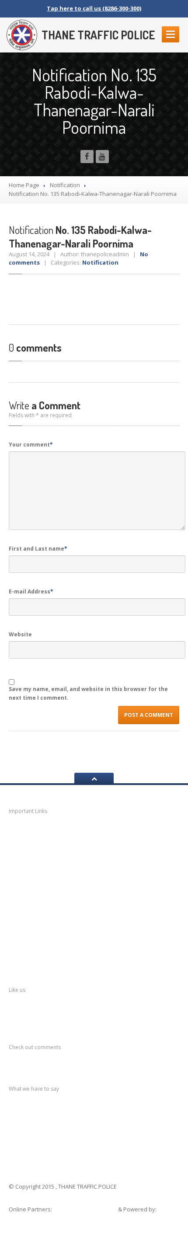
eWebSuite (25, 1218)
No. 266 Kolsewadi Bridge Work (76, 1145)
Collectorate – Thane (55, 950)
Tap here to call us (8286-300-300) (94, 8)
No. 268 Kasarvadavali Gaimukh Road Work (93, 1128)
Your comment (31, 444)
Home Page (24, 185)
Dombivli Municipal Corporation (69, 882)
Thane (29, 933)
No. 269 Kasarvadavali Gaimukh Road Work (93, 1119)
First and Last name (38, 548)
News (28, 831)
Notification (65, 185)
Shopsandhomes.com (85, 1209)
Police (29, 916)
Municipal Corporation (54, 848)
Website (20, 634)
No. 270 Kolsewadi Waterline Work (81, 1110)
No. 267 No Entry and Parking (73, 1137)
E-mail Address (31, 591)
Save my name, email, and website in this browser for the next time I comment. (88, 693)
